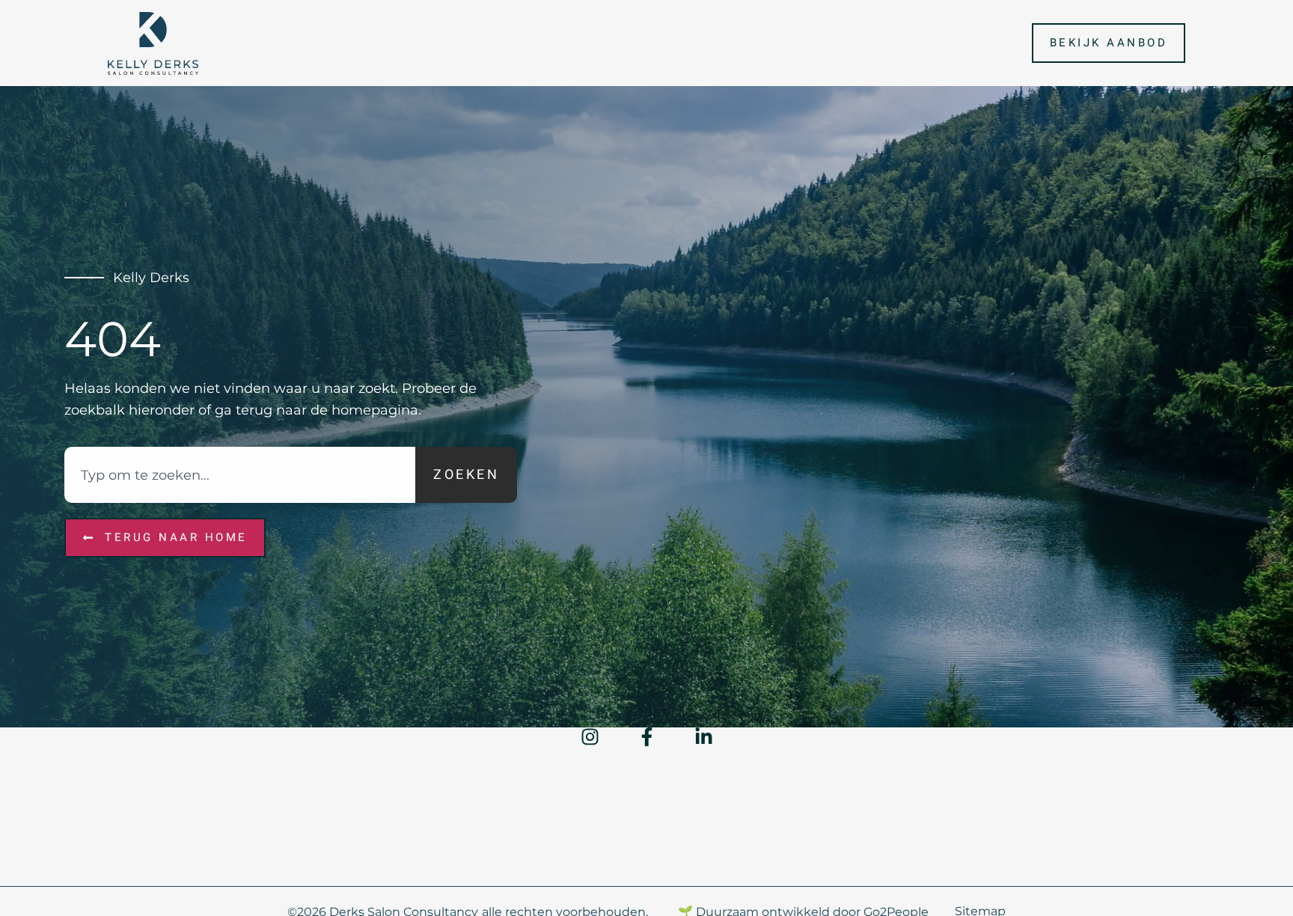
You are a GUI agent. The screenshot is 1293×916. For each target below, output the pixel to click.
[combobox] (239, 475)
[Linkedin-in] (703, 736)
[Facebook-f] (647, 736)
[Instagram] (590, 736)
